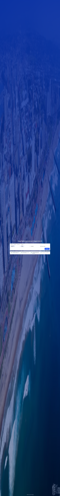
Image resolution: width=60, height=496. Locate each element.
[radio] (11, 244)
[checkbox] (22, 244)
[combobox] (15, 246)
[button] (54, 1)
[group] (15, 246)
